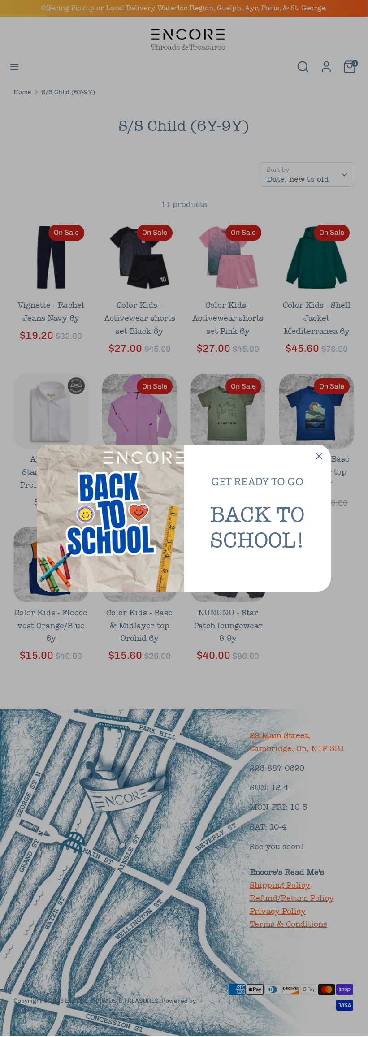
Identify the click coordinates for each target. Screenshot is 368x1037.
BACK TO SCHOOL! (257, 527)
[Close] (319, 456)
